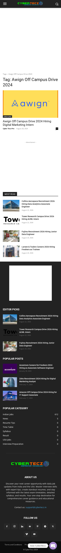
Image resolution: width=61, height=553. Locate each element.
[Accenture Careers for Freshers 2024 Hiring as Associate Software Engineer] (10, 369)
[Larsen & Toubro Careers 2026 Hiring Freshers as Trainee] (11, 251)
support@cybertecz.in (36, 507)
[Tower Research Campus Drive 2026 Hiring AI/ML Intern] (11, 221)
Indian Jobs (7, 116)
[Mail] (30, 526)
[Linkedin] (22, 526)
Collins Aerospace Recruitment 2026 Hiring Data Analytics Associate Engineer (38, 204)
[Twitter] (53, 526)
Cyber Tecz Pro (8, 128)
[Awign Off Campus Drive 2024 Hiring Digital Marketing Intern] (30, 104)
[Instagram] (14, 526)
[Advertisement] (30, 39)
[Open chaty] (53, 545)
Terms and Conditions (13, 544)
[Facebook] (7, 526)
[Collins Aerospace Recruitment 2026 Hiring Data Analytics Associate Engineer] (11, 205)
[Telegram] (45, 526)
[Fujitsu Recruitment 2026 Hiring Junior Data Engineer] (11, 236)
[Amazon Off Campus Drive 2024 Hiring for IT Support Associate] (10, 396)
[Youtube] (34, 534)
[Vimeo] (27, 534)
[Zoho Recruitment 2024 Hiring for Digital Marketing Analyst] (10, 382)
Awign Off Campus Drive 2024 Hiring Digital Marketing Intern (27, 123)
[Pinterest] (37, 526)
